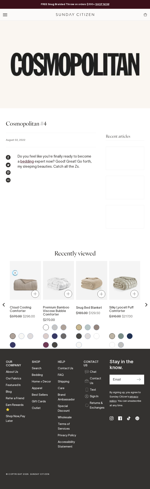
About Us (12, 371)
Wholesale (65, 417)
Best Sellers (40, 394)
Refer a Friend (15, 398)
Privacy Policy (67, 435)
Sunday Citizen (40, 474)
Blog (9, 391)
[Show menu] (5, 14)
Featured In (13, 385)
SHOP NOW (102, 4)
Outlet (36, 408)
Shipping (63, 381)
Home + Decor (41, 381)
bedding (27, 161)
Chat (93, 371)
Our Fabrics (13, 378)
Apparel (37, 388)
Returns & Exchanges (97, 405)
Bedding (37, 374)
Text (93, 389)
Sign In (94, 396)
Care (61, 388)
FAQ (61, 374)
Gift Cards (39, 401)
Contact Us (65, 368)
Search (36, 368)
